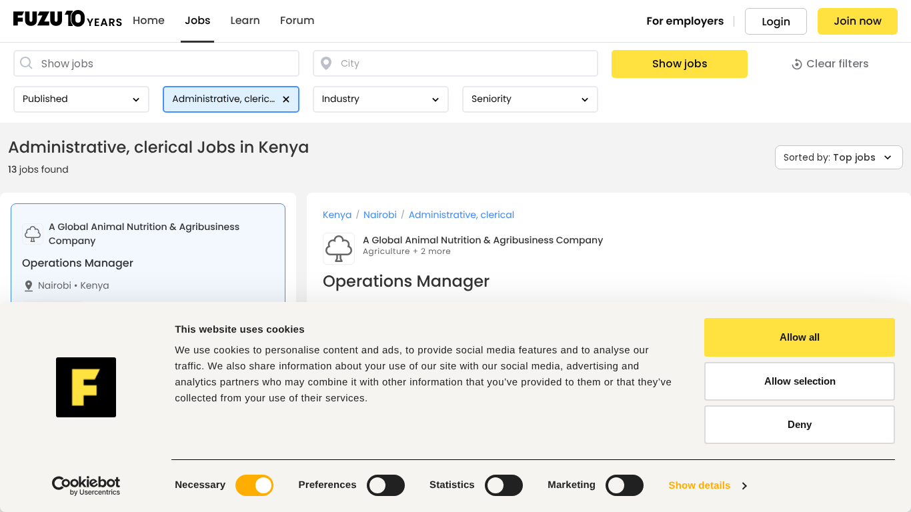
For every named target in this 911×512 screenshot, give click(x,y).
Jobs (198, 20)
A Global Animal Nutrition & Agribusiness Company (483, 240)
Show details (700, 485)
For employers (685, 21)
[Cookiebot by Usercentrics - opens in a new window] (86, 486)
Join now (858, 21)
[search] (156, 63)
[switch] (386, 485)
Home (149, 20)
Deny (800, 424)
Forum (297, 20)
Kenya (91, 285)
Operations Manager (77, 263)
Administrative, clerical (462, 215)
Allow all (800, 337)
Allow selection (800, 381)
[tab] (148, 280)
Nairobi (54, 285)
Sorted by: (830, 157)
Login (776, 21)
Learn (245, 20)
